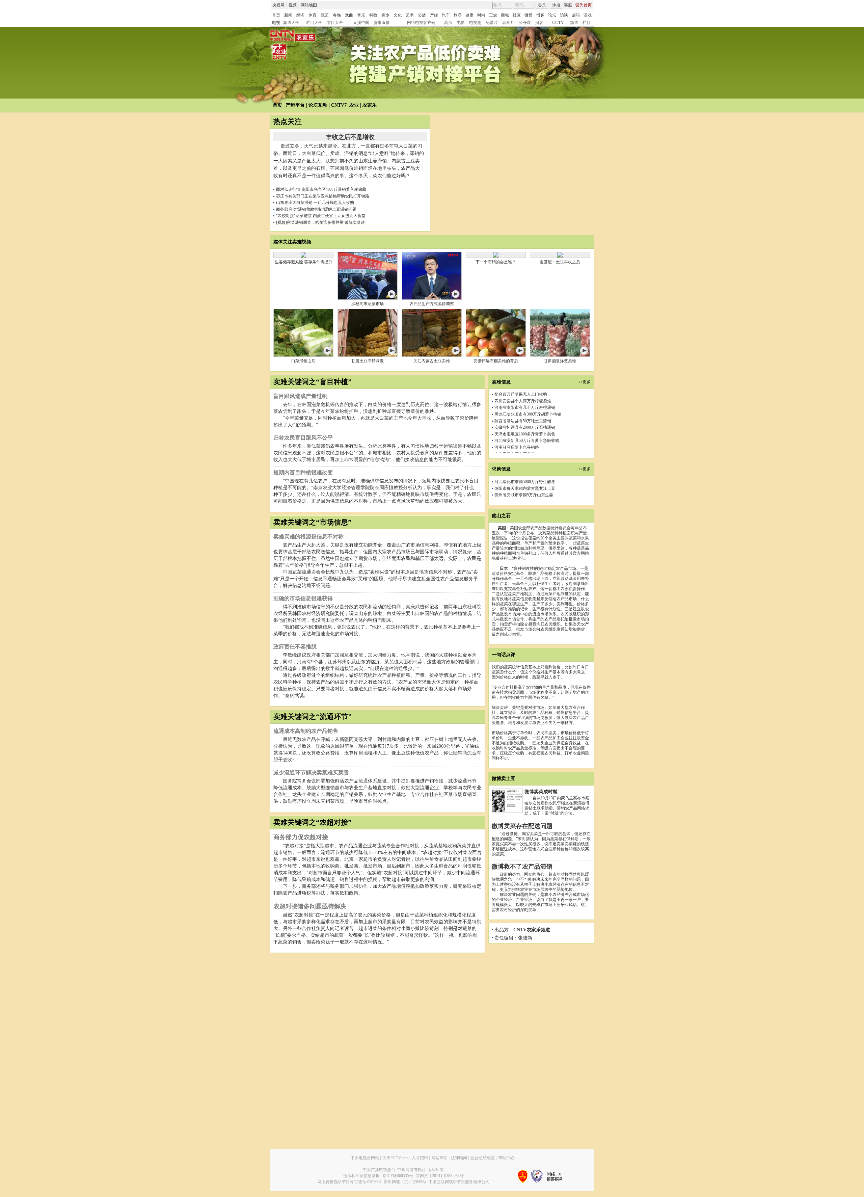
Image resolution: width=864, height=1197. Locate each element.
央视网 (278, 5)
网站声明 (439, 1157)
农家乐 (369, 105)
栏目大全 (314, 22)
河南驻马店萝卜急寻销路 (516, 431)
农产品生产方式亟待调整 (431, 303)
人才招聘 (420, 1157)
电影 (461, 22)
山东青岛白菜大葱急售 (514, 438)
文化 (398, 15)
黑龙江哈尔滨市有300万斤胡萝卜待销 (527, 398)
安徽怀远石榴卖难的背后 (496, 360)
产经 (434, 15)
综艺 (325, 15)
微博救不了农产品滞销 (522, 866)
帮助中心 (506, 1157)
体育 (312, 15)
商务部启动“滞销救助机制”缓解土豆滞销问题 (316, 209)
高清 (448, 22)
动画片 (508, 22)
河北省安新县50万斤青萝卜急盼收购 (526, 425)
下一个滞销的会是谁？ (496, 262)
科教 (373, 15)
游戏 (588, 15)
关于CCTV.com (395, 1157)
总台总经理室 (482, 1157)
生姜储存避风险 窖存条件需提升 (303, 262)
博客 (540, 15)
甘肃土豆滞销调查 (367, 360)
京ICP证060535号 (397, 1175)
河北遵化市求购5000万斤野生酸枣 (524, 481)
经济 (300, 15)
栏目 (587, 22)
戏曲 (349, 15)
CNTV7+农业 (345, 105)
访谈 (564, 15)
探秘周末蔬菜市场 (367, 303)
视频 (293, 5)
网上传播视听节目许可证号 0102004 (349, 1181)
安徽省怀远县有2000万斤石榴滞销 (524, 412)
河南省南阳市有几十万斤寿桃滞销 (524, 392)
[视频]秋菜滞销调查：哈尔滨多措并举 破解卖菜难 (320, 222)
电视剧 (475, 22)
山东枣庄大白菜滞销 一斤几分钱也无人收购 (315, 202)
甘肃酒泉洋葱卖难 (560, 360)
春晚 (337, 15)
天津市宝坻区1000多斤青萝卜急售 (524, 418)
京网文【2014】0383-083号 (440, 1175)
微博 (528, 15)
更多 (587, 381)
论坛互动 (317, 105)
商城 (505, 15)
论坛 (552, 15)
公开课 (525, 22)
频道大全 (291, 22)
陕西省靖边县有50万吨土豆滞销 (522, 405)
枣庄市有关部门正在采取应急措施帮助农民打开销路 (322, 196)
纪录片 (492, 22)
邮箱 (576, 15)
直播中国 (361, 22)
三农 (493, 15)
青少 (385, 15)
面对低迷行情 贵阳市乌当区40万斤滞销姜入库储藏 (321, 189)
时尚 (481, 15)
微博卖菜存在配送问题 (522, 826)
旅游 (458, 15)
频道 (574, 22)
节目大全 (335, 22)
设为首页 (583, 5)
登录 (542, 5)
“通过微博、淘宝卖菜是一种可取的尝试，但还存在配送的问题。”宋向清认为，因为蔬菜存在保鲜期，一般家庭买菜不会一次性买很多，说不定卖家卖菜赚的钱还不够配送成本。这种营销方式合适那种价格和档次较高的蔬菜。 (541, 843)
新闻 (288, 15)
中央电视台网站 (365, 1157)
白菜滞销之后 (303, 360)
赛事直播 (382, 22)
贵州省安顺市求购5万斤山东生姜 (523, 495)
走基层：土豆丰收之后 (560, 262)
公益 (422, 15)
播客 (539, 22)
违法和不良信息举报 (361, 1175)
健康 (469, 15)
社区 (517, 15)
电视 (276, 22)
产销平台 (295, 105)
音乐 (361, 15)
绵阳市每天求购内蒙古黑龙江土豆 (524, 488)
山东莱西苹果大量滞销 (514, 445)
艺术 (410, 15)
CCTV (558, 22)
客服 (568, 5)
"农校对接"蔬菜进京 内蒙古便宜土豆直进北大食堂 (321, 215)
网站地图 (309, 5)
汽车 (446, 15)
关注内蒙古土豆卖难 (431, 360)
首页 (276, 15)
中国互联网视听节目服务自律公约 (459, 1181)
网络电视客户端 (421, 22)
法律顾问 (459, 1157)
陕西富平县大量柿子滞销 (516, 451)
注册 (556, 5)
